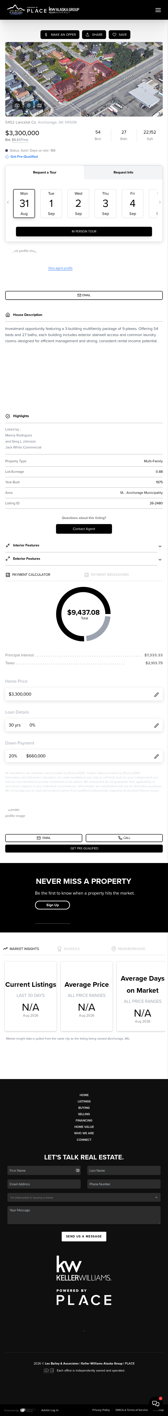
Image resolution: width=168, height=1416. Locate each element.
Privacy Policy (101, 1410)
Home (84, 1095)
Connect (84, 1140)
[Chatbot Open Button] (156, 1404)
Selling (84, 1114)
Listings (84, 1101)
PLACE (130, 1363)
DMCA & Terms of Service (132, 1410)
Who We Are (84, 1133)
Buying (84, 1108)
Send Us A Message (84, 1236)
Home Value (84, 1127)
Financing (84, 1120)
